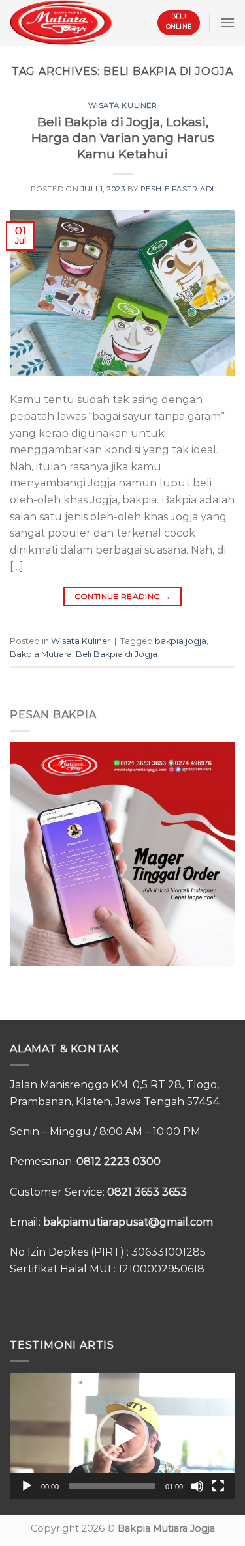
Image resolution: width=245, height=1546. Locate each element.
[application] (122, 1436)
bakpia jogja (180, 641)
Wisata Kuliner (122, 105)
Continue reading (122, 596)
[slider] (112, 1486)
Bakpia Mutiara (41, 654)
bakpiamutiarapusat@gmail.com (128, 1222)
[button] (123, 1436)
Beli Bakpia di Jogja (116, 654)
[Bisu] (197, 1486)
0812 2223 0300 (118, 1161)
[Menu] (227, 22)
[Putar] (26, 1486)
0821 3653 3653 (147, 1192)
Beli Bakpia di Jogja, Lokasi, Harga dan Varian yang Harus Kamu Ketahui (122, 138)
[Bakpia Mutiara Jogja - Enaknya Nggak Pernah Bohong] (61, 22)
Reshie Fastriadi (177, 188)
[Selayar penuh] (218, 1486)
